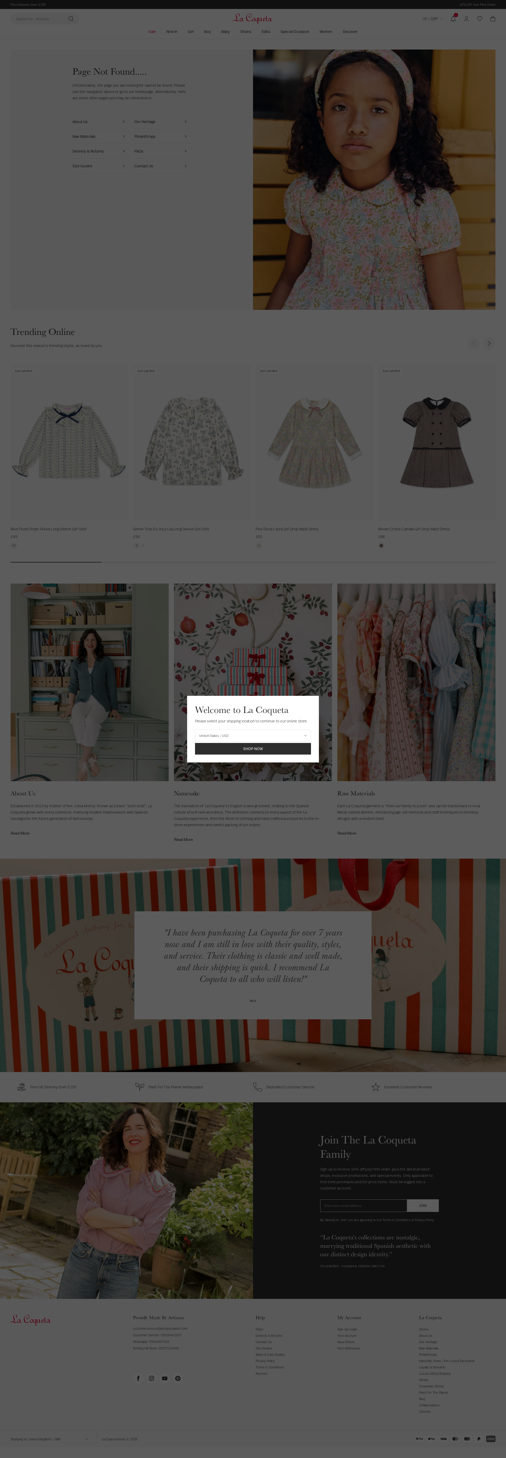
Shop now (253, 748)
